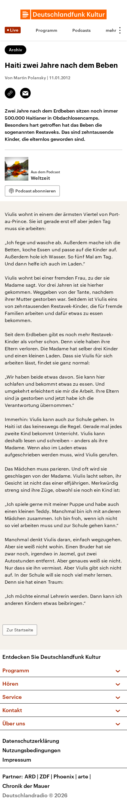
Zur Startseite (19, 629)
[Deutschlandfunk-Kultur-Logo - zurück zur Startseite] (63, 14)
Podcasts (81, 30)
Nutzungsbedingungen (31, 750)
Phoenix (65, 776)
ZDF (46, 776)
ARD (31, 776)
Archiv (15, 49)
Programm (46, 30)
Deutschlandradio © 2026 (35, 795)
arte (84, 776)
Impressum (16, 759)
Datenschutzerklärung (30, 740)
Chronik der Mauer (26, 786)
